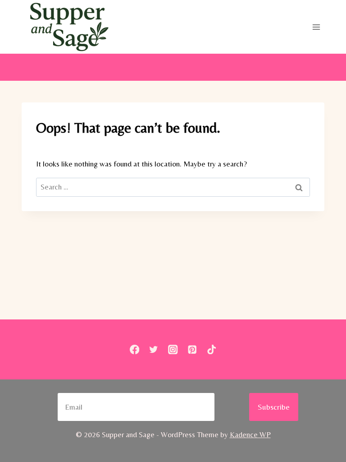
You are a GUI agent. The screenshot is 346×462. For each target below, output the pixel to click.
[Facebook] (134, 349)
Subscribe (274, 406)
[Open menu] (316, 27)
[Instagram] (173, 349)
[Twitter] (154, 349)
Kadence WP (250, 434)
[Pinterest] (192, 349)
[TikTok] (211, 349)
